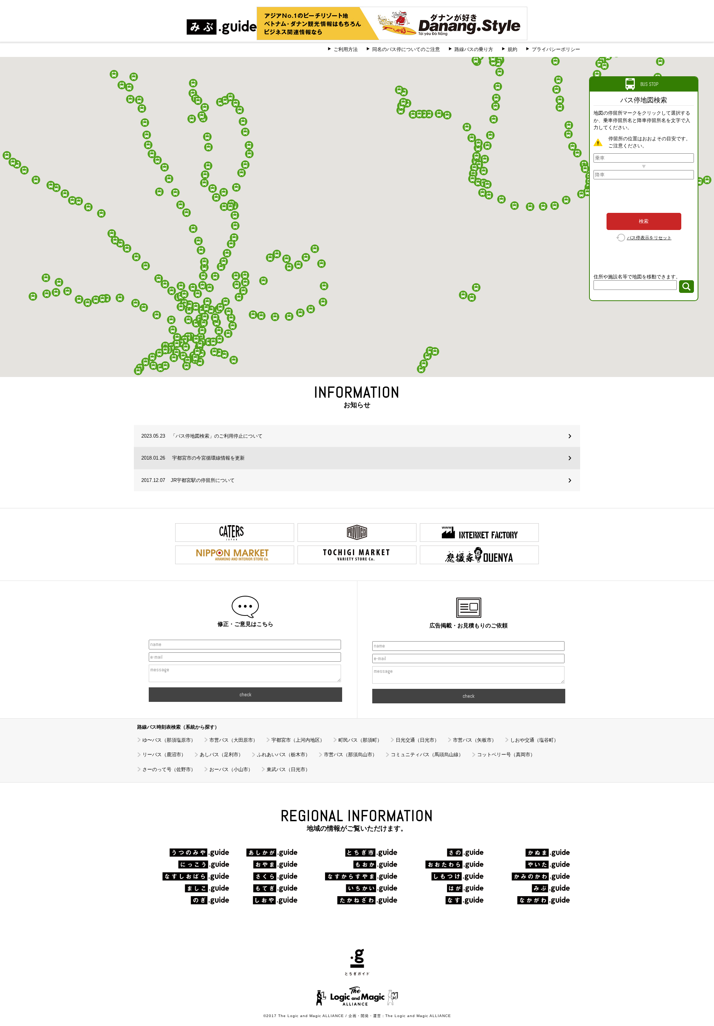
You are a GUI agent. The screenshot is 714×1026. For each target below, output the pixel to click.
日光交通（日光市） (417, 740)
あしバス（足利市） (221, 754)
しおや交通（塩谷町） (534, 740)
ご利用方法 (346, 49)
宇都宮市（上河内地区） (298, 740)
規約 (512, 49)
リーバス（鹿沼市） (164, 754)
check (245, 694)
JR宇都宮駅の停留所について (188, 480)
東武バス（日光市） (288, 769)
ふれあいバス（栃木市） (283, 754)
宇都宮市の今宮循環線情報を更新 (193, 458)
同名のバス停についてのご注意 (406, 49)
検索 (644, 221)
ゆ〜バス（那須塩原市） (169, 740)
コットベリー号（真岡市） (506, 754)
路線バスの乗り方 (473, 49)
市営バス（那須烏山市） (350, 754)
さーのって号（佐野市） (169, 769)
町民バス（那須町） (360, 740)
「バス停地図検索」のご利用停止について (202, 436)
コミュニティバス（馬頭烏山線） (427, 754)
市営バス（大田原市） (233, 740)
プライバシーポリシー (556, 49)
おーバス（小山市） (231, 769)
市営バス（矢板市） (474, 740)
